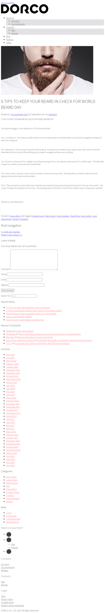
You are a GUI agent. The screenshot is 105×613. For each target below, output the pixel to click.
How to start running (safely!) (19, 316)
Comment (5, 269)
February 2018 (12, 400)
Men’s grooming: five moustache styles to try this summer (31, 313)
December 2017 (13, 403)
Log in (9, 512)
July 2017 (10, 419)
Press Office (11, 489)
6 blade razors (38, 215)
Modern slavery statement (12, 605)
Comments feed (13, 518)
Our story (15, 20)
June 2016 (10, 459)
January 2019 (12, 366)
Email (3, 279)
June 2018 (10, 388)
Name (3, 274)
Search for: (6, 295)
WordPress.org (12, 521)
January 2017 (12, 437)
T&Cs (3, 596)
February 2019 (12, 363)
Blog (8, 36)
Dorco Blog (15, 215)
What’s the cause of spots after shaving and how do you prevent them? (50, 334)
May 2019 (10, 354)
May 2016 (10, 462)
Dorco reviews (63, 215)
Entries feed (11, 515)
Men (13, 30)
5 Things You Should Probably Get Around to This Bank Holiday (34, 310)
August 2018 (11, 382)
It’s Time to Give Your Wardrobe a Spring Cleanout (28, 307)
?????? (9, 343)
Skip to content (8, 2)
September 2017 (13, 413)
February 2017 (12, 434)
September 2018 (13, 379)
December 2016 (13, 440)
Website (4, 284)
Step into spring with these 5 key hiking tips (25, 319)
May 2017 (10, 425)
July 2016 (10, 456)
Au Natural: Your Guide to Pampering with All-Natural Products (64, 340)
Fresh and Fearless (10, 231)
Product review (12, 492)
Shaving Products (20, 218)
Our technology (18, 24)
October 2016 (12, 446)
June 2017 (10, 422)
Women (14, 33)
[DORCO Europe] (24, 12)
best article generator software (20, 340)
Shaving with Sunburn (11, 234)
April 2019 (10, 357)
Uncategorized (12, 498)
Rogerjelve (10, 334)
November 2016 (13, 443)
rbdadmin (53, 114)
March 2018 (11, 397)
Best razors (50, 215)
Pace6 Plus (75, 215)
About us (10, 17)
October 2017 (12, 409)
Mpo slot (10, 337)
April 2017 (10, 428)
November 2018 (13, 373)
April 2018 (10, 394)
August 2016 (11, 453)
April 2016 (10, 465)
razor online (86, 215)
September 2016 (13, 450)
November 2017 (13, 406)
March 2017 (11, 431)
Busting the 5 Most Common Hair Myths (35, 337)
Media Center (12, 482)
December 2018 (13, 369)
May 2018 (10, 391)
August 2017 (11, 416)
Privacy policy (7, 599)
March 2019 (11, 360)
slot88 (9, 330)
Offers (8, 42)
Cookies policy (7, 602)
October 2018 (12, 376)
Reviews (9, 39)
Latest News (11, 479)
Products (10, 27)
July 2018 (10, 385)
